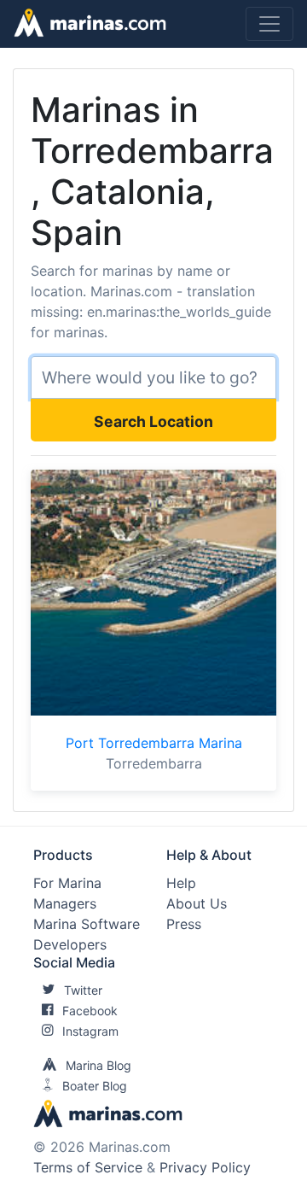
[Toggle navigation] (269, 24)
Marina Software (86, 923)
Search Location (153, 421)
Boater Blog (94, 1085)
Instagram (90, 1031)
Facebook (90, 1010)
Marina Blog (98, 1065)
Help (181, 882)
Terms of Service (87, 1167)
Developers (70, 944)
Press (183, 923)
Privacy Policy (205, 1167)
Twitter (83, 990)
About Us (196, 903)
